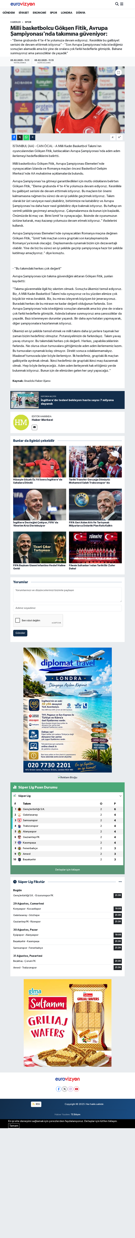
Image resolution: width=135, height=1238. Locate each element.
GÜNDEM (8, 12)
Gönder (20, 633)
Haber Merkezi (42, 419)
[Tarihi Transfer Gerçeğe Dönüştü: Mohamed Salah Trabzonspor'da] (95, 461)
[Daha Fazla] (32, 137)
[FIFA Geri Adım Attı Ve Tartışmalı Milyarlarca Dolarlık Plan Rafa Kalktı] (95, 504)
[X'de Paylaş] (20, 137)
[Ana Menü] (121, 4)
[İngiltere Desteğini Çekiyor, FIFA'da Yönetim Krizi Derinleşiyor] (39, 504)
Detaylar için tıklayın (67, 869)
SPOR (53, 12)
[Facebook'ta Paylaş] (14, 137)
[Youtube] (76, 1089)
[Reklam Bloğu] (67, 710)
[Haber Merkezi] (21, 422)
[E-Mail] (34, 427)
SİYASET (24, 12)
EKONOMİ (39, 12)
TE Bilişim (75, 1114)
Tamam (13, 1125)
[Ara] (117, 4)
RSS (37, 1104)
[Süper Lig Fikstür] (120, 882)
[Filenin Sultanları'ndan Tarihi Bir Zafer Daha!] (95, 547)
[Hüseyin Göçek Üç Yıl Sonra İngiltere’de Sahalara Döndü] (39, 461)
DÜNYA (80, 12)
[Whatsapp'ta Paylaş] (26, 137)
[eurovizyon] (22, 4)
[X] (64, 1089)
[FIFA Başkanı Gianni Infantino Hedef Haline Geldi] (39, 547)
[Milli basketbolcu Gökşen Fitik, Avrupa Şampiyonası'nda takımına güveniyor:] (67, 99)
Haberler (15, 22)
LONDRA (66, 12)
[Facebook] (58, 1089)
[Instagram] (70, 1089)
